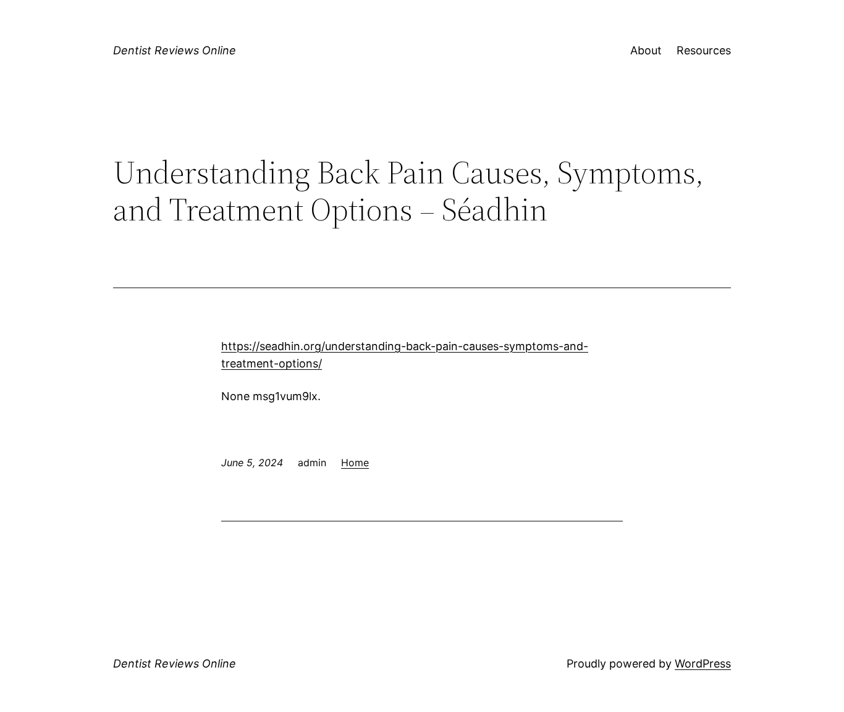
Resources (704, 50)
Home (355, 462)
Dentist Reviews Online (174, 50)
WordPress (703, 663)
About (646, 50)
